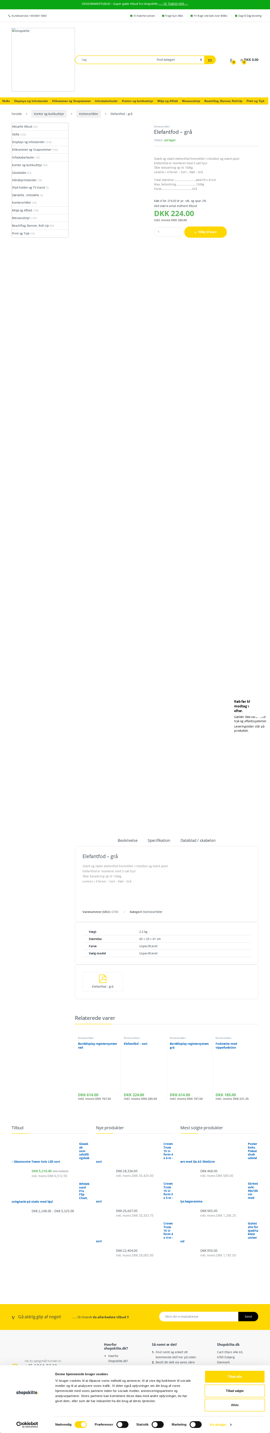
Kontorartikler (88, 114)
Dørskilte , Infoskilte (25, 195)
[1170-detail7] (100, 695)
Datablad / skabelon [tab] (198, 840)
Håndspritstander (24, 180)
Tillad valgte (235, 1391)
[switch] (122, 1424)
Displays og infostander (28, 142)
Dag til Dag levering (250, 16)
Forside (17, 114)
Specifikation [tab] (159, 840)
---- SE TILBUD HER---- (173, 4)
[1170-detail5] (111, 574)
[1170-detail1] (111, 235)
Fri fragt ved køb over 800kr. (211, 16)
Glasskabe (19, 173)
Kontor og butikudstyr (49, 114)
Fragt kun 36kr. (174, 16)
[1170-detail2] (111, 320)
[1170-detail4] (111, 489)
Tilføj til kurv (207, 232)
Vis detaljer (218, 1424)
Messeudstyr (21, 218)
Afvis (235, 1405)
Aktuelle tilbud (22, 126)
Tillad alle (235, 1376)
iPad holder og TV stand (28, 187)
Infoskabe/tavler (23, 157)
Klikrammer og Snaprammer (31, 150)
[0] (231, 60)
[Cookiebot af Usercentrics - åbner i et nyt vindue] (27, 1425)
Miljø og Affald (22, 210)
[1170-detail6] (102, 643)
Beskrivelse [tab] (127, 840)
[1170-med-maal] (111, 769)
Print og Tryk (20, 233)
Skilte (15, 134)
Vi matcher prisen (144, 16)
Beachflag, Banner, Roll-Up (30, 226)
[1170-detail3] (111, 404)
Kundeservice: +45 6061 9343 (29, 16)
